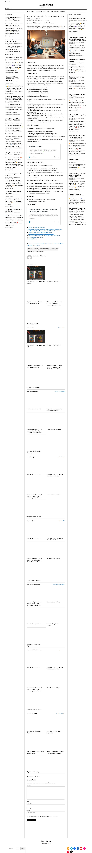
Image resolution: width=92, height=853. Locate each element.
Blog (44, 11)
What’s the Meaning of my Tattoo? (77, 115)
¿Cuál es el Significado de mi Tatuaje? (13, 210)
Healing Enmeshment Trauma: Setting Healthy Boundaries (55, 752)
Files (50, 243)
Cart (52, 11)
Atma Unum (46, 4)
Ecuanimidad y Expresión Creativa (13, 174)
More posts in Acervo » (61, 263)
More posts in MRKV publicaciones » (58, 649)
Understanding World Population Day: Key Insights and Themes (44, 235)
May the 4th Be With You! (13, 57)
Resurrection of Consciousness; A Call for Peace (35, 752)
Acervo (34, 243)
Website (28, 810)
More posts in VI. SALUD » (60, 713)
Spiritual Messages (75, 194)
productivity (55, 249)
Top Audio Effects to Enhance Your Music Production (12, 78)
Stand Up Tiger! (32, 239)
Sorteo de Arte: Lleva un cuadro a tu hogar (13, 40)
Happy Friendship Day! (33, 772)
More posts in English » (61, 456)
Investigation (39, 11)
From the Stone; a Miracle (13, 137)
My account (62, 11)
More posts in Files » (61, 520)
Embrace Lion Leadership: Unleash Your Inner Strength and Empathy (45, 229)
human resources (41, 249)
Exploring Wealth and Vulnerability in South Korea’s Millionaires (44, 230)
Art (37, 243)
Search (11, 848)
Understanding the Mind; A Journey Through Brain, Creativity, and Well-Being (14, 98)
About (32, 11)
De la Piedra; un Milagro (13, 119)
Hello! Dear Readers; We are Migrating (13, 18)
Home (28, 11)
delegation (36, 248)
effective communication (44, 248)
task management (31, 251)
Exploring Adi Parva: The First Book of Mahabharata (77, 209)
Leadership (49, 249)
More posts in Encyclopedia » (59, 391)
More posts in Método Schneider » (59, 584)
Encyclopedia (41, 243)
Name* (28, 801)
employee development (32, 249)
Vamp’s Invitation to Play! (13, 153)
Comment (29, 785)
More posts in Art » (61, 327)
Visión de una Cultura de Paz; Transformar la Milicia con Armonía (77, 137)
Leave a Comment (9, 36)
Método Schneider (55, 243)
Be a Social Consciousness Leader (36, 227)
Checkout (56, 11)
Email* (28, 805)
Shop (48, 11)
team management (39, 251)
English (46, 243)
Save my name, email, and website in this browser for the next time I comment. (43, 816)
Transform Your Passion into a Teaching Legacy (40, 232)
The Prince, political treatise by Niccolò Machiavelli (41, 234)
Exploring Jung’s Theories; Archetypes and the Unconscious (77, 175)
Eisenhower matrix (54, 248)
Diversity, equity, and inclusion (35, 237)
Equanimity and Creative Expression (13, 192)
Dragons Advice (74, 159)
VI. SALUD (37, 245)
